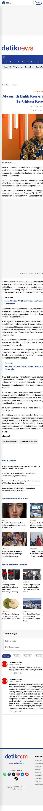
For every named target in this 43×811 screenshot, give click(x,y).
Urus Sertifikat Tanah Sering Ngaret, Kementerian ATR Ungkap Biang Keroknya (21, 482)
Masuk (38, 3)
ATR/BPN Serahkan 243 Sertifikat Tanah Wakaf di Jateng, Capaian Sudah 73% (21, 467)
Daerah (28, 67)
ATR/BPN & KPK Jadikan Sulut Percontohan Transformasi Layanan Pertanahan (19, 474)
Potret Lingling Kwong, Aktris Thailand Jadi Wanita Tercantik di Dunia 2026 (13, 525)
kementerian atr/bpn (28, 441)
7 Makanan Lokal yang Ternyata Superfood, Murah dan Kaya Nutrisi (11, 616)
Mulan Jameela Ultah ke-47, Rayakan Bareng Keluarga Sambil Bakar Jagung (12, 553)
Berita (12, 62)
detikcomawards (10, 441)
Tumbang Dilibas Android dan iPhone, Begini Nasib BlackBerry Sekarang (10, 588)
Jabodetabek (23, 62)
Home (5, 62)
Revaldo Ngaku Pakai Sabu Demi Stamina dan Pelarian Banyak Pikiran (31, 588)
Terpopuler (18, 67)
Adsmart (7, 67)
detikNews (6, 85)
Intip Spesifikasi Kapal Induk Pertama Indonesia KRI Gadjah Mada (31, 617)
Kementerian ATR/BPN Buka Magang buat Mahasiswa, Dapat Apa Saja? (18, 489)
